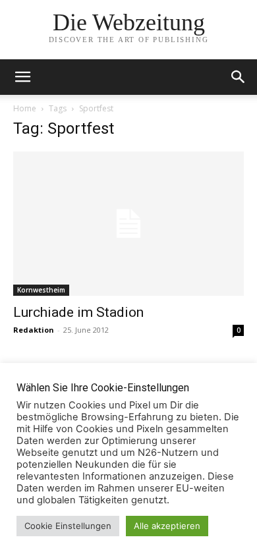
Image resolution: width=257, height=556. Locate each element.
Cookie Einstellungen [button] (67, 525)
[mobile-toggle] (22, 77)
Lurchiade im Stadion (78, 312)
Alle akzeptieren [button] (167, 525)
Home (24, 108)
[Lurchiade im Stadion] (128, 224)
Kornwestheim (41, 289)
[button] (238, 77)
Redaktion (33, 330)
